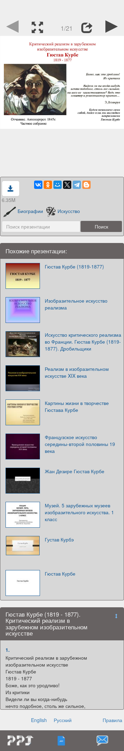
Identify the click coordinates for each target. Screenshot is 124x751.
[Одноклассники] (48, 185)
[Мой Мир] (57, 185)
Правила (112, 720)
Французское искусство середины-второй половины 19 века (80, 444)
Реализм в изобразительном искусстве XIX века (77, 372)
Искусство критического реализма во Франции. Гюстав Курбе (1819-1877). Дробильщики (83, 341)
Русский (63, 720)
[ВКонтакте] (38, 185)
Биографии (30, 210)
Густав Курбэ (59, 539)
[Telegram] (77, 185)
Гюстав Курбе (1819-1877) (74, 266)
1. (8, 649)
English (39, 720)
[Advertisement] (62, 8)
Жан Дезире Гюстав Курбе (74, 471)
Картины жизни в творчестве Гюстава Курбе (77, 406)
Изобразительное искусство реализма (76, 304)
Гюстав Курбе (60, 573)
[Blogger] (86, 185)
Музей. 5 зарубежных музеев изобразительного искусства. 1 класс (79, 512)
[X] (67, 185)
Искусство (69, 210)
